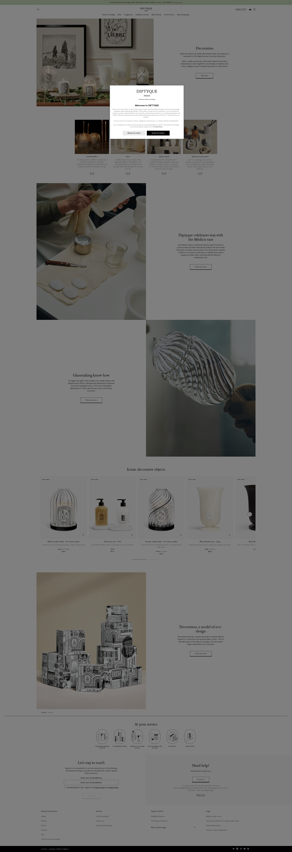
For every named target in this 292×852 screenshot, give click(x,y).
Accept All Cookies (158, 133)
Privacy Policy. (158, 127)
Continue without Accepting (147, 99)
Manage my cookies (134, 133)
